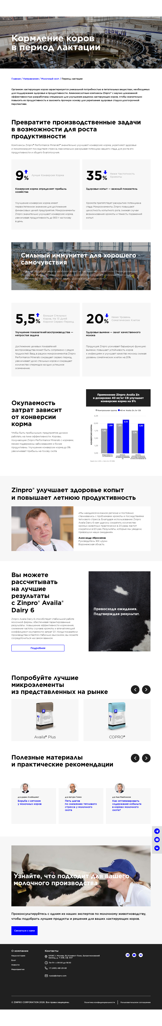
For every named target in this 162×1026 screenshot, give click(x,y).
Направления (31, 78)
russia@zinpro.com (57, 976)
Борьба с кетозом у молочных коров (30, 802)
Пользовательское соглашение (135, 1002)
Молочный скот (50, 78)
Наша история (18, 956)
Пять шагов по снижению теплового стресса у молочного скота (81, 805)
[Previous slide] (135, 689)
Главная (16, 78)
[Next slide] (146, 689)
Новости (15, 965)
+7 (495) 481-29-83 (58, 968)
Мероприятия (17, 969)
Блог (13, 960)
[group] (44, 720)
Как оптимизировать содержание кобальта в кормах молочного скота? (126, 805)
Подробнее (38, 648)
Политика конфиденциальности (99, 1002)
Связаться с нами (24, 930)
